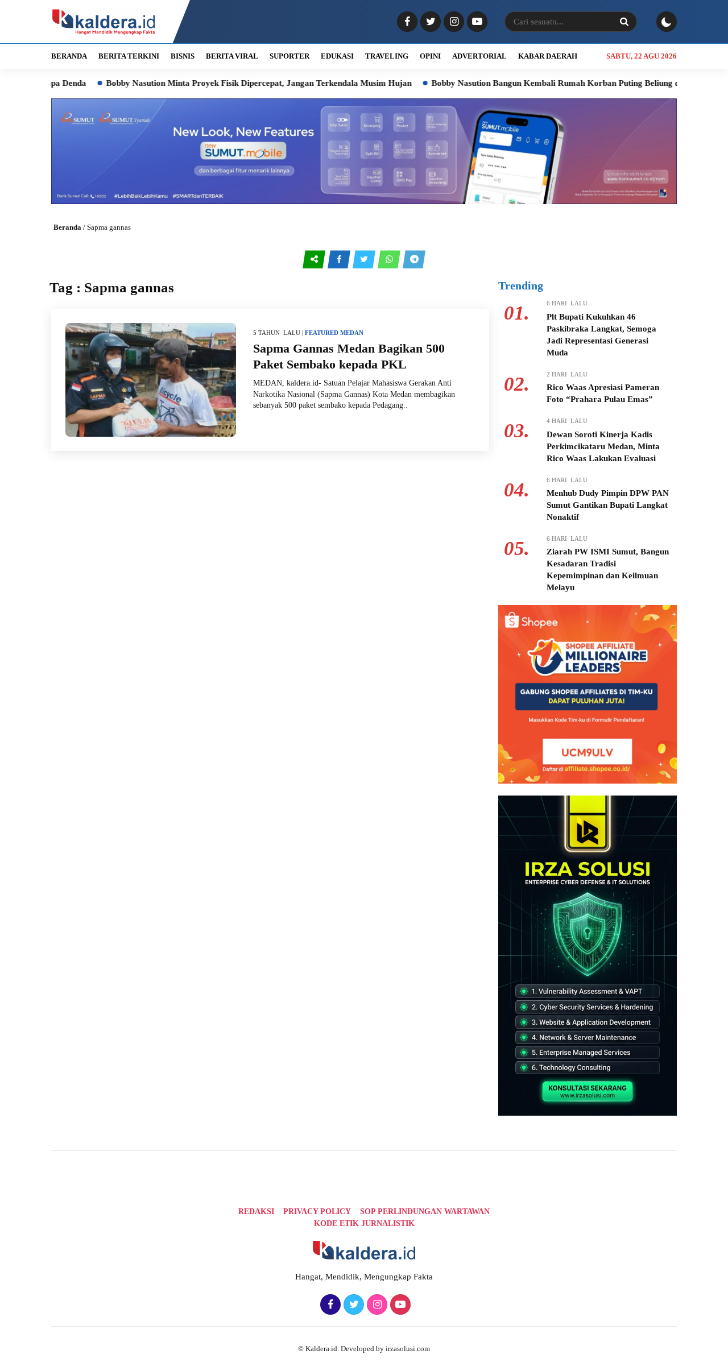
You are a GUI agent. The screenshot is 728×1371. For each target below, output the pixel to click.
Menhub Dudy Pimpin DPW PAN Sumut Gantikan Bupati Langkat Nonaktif (608, 504)
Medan (351, 332)
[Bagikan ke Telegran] (414, 259)
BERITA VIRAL (232, 56)
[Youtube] (475, 22)
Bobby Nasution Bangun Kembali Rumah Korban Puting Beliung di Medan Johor (545, 83)
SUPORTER (289, 56)
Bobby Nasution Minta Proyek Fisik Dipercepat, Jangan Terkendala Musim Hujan (221, 83)
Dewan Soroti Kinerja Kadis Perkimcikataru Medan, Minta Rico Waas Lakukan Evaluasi (603, 446)
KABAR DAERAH (547, 56)
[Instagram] (452, 22)
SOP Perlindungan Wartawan (425, 1211)
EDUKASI (337, 56)
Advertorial (479, 56)
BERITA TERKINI (128, 56)
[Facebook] (405, 22)
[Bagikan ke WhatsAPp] (390, 259)
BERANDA (69, 56)
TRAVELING (386, 56)
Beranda (67, 227)
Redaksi (256, 1211)
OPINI (430, 56)
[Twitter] (429, 22)
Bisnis (183, 56)
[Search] (624, 21)
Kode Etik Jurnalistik (364, 1223)
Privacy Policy (317, 1211)
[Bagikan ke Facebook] (340, 259)
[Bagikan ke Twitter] (365, 259)
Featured (321, 332)
